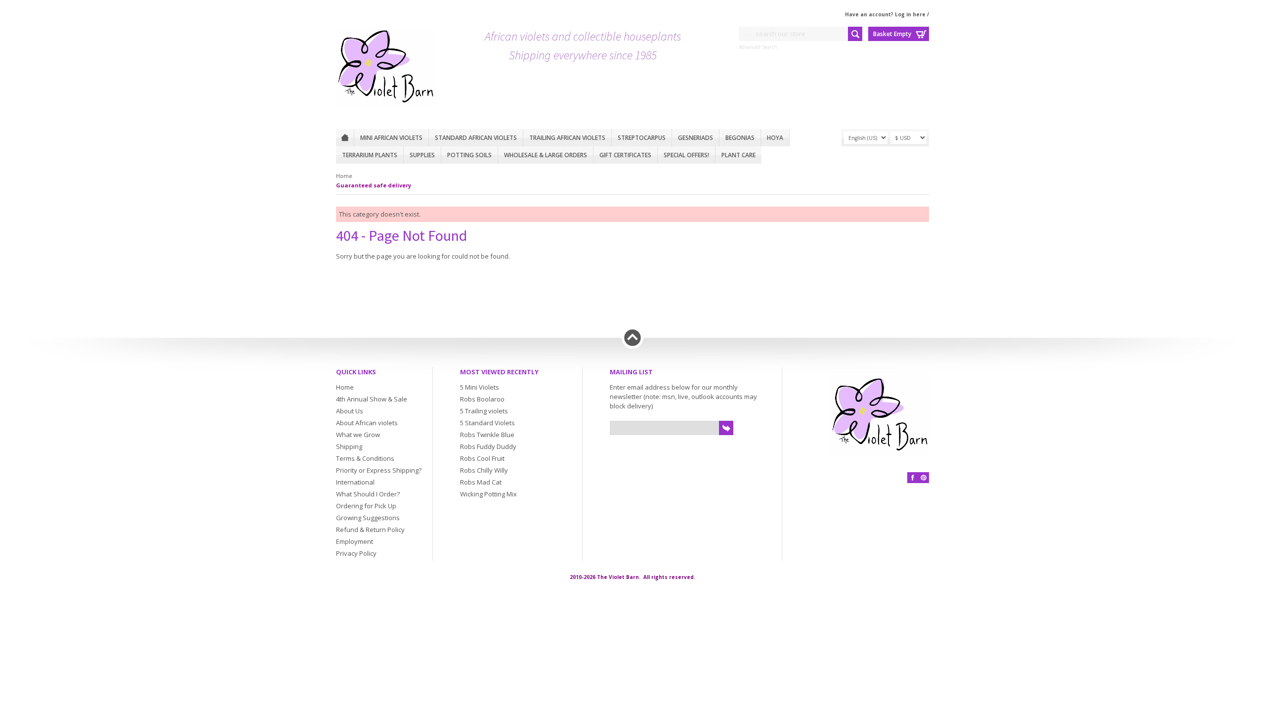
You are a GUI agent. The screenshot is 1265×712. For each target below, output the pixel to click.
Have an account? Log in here (885, 14)
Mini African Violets (391, 138)
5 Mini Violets (479, 387)
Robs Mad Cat (481, 482)
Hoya (775, 138)
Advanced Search (758, 47)
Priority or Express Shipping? (379, 470)
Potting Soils (469, 155)
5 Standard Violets (487, 422)
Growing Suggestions (368, 517)
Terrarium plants (369, 155)
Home (345, 137)
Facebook (912, 477)
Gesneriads (695, 138)
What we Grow (358, 434)
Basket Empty (892, 34)
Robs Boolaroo (482, 399)
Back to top (632, 338)
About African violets (367, 422)
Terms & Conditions (365, 458)
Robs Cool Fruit (482, 458)
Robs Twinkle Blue (487, 434)
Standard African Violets (476, 138)
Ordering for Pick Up (366, 505)
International (355, 482)
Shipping (349, 446)
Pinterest (923, 477)
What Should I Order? (368, 494)
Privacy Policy (356, 553)
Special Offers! (686, 155)
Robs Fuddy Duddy (488, 446)
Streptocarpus (642, 138)
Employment (354, 541)
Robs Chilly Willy (484, 470)
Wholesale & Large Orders (545, 155)
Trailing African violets (567, 138)
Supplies (422, 155)
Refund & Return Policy (370, 529)
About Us (349, 410)
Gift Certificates (625, 155)
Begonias (740, 138)
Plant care (738, 155)
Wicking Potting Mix (488, 494)
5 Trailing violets (484, 410)
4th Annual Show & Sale (371, 399)
